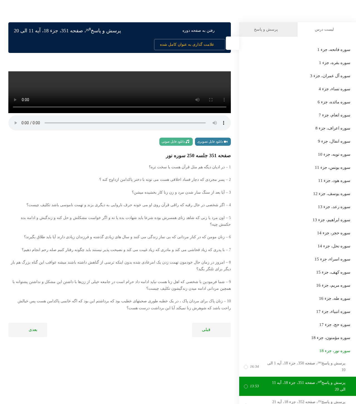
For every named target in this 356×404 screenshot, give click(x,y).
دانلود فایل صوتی (174, 141)
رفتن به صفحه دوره (198, 30)
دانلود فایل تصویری (210, 141)
